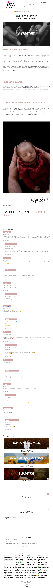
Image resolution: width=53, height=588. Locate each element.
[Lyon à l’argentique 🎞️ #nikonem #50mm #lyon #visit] (9, 560)
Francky (14, 296)
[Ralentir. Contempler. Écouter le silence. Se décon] (43, 560)
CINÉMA (29, 3)
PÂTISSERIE (25, 4)
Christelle (15, 246)
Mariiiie (14, 272)
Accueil (4, 11)
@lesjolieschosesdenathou (26, 553)
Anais (14, 397)
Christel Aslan (16, 372)
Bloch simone (15, 422)
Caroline (14, 347)
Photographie (9, 11)
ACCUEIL (24, 3)
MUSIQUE (35, 3)
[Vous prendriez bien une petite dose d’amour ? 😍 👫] (43, 572)
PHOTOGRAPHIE (32, 4)
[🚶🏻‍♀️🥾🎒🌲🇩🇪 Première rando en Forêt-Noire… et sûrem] (20, 560)
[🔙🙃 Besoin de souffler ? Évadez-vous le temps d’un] (32, 560)
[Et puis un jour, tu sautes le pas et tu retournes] (9, 572)
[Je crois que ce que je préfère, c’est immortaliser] (32, 572)
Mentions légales (26, 582)
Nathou (8, 244)
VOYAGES (25, 6)
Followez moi (26, 546)
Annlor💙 (15, 321)
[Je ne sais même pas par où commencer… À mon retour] (20, 572)
